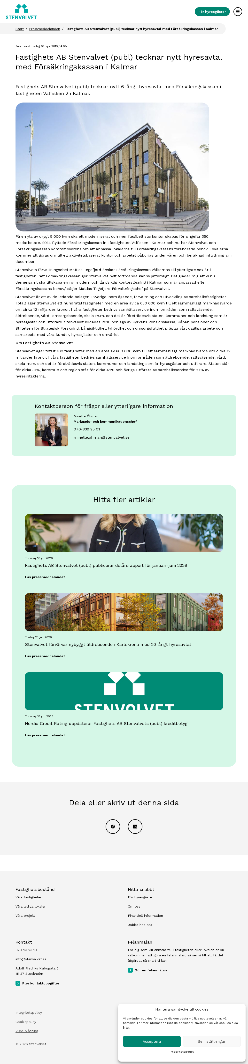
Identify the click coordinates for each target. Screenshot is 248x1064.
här (126, 1027)
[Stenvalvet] (21, 11)
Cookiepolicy (26, 1022)
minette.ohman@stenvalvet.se (102, 437)
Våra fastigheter (28, 897)
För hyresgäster (212, 12)
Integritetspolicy (182, 1051)
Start (20, 29)
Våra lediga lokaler (31, 906)
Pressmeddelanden (44, 29)
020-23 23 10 (26, 950)
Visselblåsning (27, 1031)
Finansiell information (145, 915)
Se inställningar (212, 1041)
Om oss (134, 906)
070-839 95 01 (87, 429)
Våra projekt (25, 915)
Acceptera (152, 1041)
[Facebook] (113, 826)
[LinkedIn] (135, 826)
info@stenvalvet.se (31, 959)
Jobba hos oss (140, 925)
